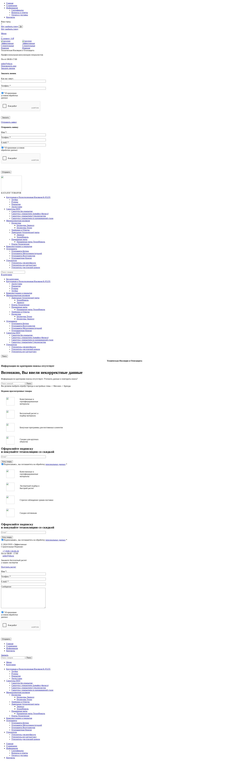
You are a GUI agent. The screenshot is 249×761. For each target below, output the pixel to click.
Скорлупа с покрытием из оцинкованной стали (32, 218)
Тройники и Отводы (20, 230)
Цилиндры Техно (24, 228)
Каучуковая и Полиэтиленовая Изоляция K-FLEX (28, 281)
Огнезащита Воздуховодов (23, 256)
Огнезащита (11, 321)
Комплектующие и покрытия (19, 293)
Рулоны (14, 202)
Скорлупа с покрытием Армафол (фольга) (30, 214)
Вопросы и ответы (19, 12)
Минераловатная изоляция (18, 295)
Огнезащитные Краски (21, 258)
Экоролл (20, 235)
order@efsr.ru (6, 64)
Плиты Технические (20, 244)
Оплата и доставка (19, 15)
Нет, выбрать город (10, 26)
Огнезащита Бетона (20, 251)
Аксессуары (16, 207)
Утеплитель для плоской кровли (25, 267)
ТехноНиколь (23, 237)
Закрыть (4, 655)
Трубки (14, 200)
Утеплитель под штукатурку (24, 265)
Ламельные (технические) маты (25, 232)
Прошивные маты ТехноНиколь (31, 242)
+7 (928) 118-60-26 (11, 551)
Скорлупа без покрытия (21, 211)
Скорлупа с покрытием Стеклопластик (28, 216)
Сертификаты (17, 10)
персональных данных (55, 464)
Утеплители (11, 344)
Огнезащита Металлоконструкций (26, 253)
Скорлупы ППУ (13, 333)
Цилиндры (16, 223)
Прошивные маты (19, 239)
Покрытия (15, 204)
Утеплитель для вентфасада (23, 263)
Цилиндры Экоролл (25, 225)
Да (21, 27)
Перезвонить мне (8, 66)
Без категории (12, 279)
